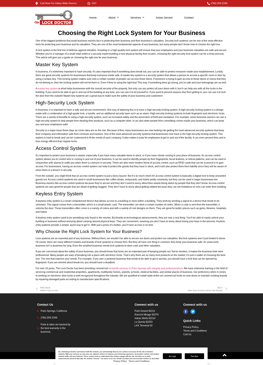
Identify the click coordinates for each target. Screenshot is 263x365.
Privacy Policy (120, 361)
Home (93, 17)
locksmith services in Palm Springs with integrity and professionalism (146, 268)
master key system (48, 88)
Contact (189, 17)
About (112, 17)
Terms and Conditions (139, 361)
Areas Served (164, 17)
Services (135, 17)
